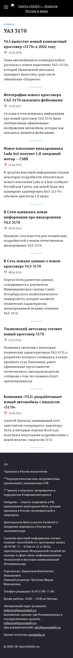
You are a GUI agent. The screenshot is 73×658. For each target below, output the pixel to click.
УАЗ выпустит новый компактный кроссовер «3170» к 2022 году (35, 44)
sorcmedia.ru (36, 634)
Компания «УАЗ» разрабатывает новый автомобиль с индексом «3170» (33, 401)
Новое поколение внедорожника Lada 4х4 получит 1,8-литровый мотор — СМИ (33, 153)
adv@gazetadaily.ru (47, 627)
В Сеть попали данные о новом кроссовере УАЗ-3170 (32, 263)
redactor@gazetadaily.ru (20, 610)
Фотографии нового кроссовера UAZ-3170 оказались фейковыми (33, 97)
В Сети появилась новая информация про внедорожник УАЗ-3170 (32, 217)
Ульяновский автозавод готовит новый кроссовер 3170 (33, 331)
